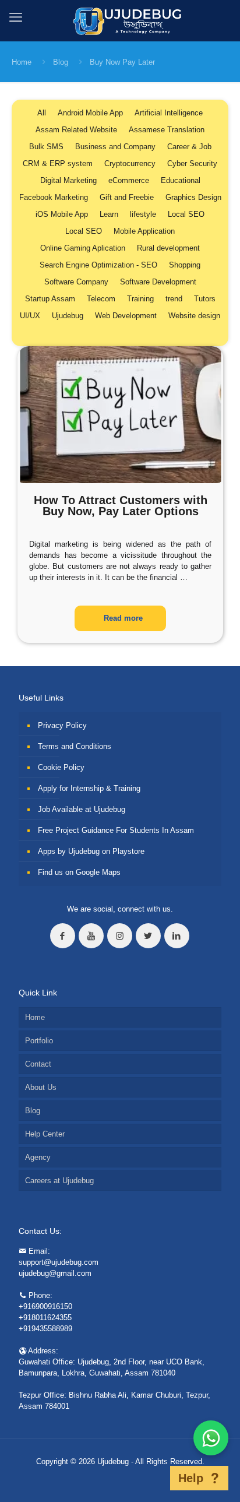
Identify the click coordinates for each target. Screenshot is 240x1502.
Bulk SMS (46, 146)
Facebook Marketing (53, 197)
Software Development (158, 281)
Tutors (205, 298)
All (41, 112)
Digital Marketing (68, 180)
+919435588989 (45, 1328)
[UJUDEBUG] (120, 20)
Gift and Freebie (127, 197)
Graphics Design (193, 197)
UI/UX (30, 315)
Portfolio (39, 1040)
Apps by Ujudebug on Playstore (91, 851)
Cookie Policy (61, 767)
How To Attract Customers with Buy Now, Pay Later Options (120, 506)
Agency (38, 1157)
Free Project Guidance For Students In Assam (116, 830)
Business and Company (115, 146)
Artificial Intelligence (169, 112)
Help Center (45, 1134)
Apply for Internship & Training (89, 788)
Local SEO (186, 214)
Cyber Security (192, 163)
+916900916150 (45, 1306)
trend (173, 298)
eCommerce (128, 180)
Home (21, 62)
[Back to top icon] (155, 1478)
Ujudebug (67, 315)
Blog (60, 62)
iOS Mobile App (62, 214)
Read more (123, 618)
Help (190, 1478)
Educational (180, 180)
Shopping (184, 265)
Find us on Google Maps (79, 872)
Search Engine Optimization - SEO (98, 265)
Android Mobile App (90, 112)
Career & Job (189, 146)
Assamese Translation (166, 129)
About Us (41, 1087)
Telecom (101, 298)
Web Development (126, 315)
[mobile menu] (16, 17)
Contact (38, 1064)
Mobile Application (144, 231)
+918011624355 (45, 1317)
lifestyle (143, 214)
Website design (194, 315)
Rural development (168, 248)
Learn (109, 214)
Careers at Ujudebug (59, 1180)
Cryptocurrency (130, 163)
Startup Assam (50, 298)
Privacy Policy (62, 725)
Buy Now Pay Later (122, 62)
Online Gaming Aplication (82, 248)
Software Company (76, 281)
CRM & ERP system (58, 163)
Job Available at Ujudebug (81, 809)
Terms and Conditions (74, 746)
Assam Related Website (76, 129)
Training (140, 298)
